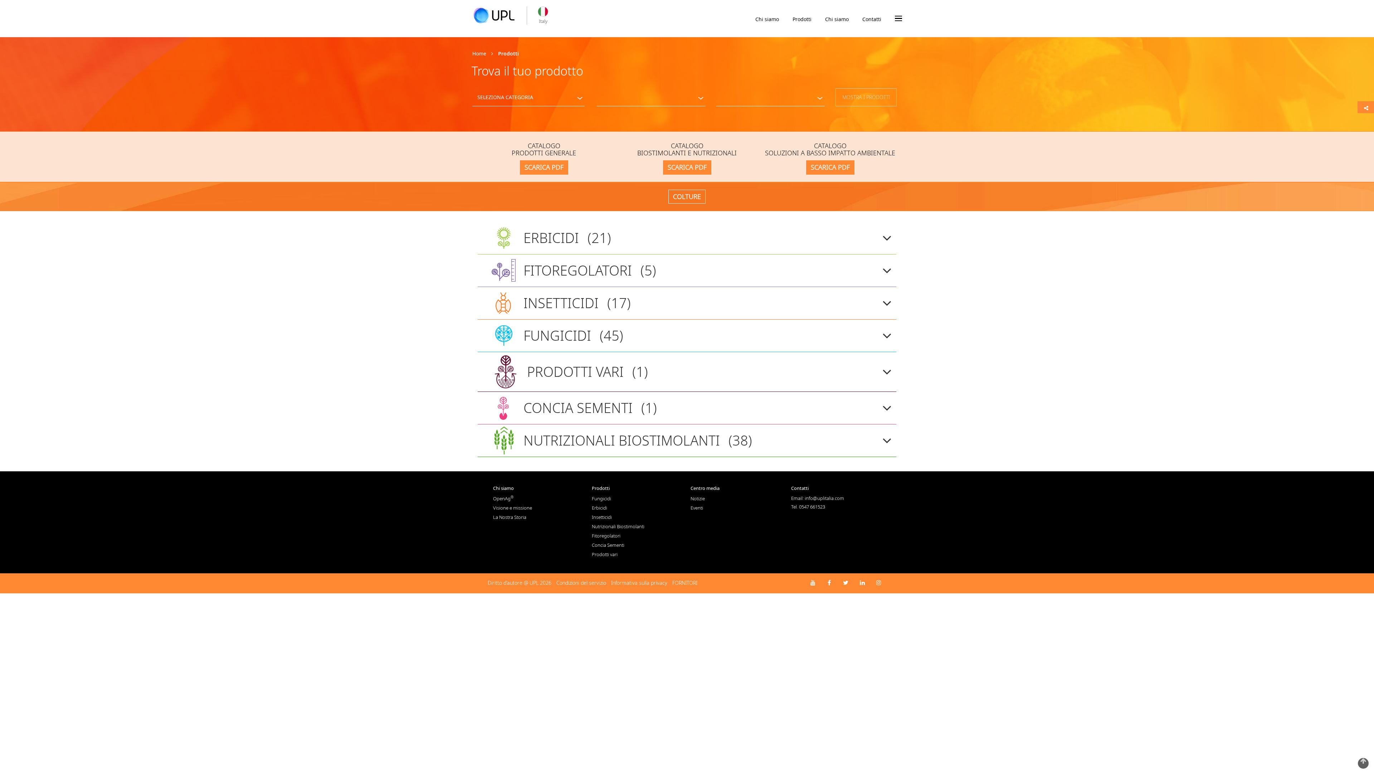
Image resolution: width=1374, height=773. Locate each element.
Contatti (871, 19)
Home (479, 53)
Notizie (698, 498)
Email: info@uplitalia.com (817, 498)
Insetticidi (602, 517)
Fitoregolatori (606, 536)
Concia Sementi (608, 545)
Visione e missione (512, 508)
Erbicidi (599, 508)
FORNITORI (684, 582)
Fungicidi (601, 498)
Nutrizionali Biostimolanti (618, 526)
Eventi (697, 508)
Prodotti (802, 19)
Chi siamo (767, 19)
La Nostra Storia (509, 517)
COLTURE (687, 196)
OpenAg (503, 498)
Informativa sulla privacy (639, 582)
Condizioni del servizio (581, 582)
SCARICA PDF (544, 167)
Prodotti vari (605, 554)
